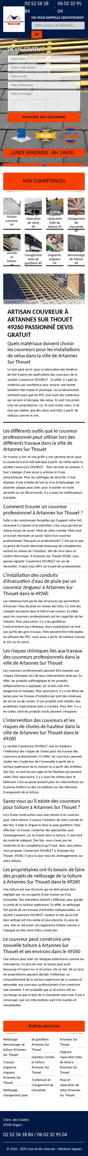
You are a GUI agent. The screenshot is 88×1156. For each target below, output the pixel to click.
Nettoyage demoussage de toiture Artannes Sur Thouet (14, 1047)
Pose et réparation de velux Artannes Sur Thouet (70, 1087)
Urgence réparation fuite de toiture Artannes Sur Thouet (71, 1062)
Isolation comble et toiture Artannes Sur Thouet (43, 1065)
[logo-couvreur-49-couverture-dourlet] (14, 19)
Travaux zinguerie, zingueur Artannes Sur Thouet (12, 1073)
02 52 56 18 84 (36, 7)
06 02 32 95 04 (69, 7)
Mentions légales (70, 1149)
